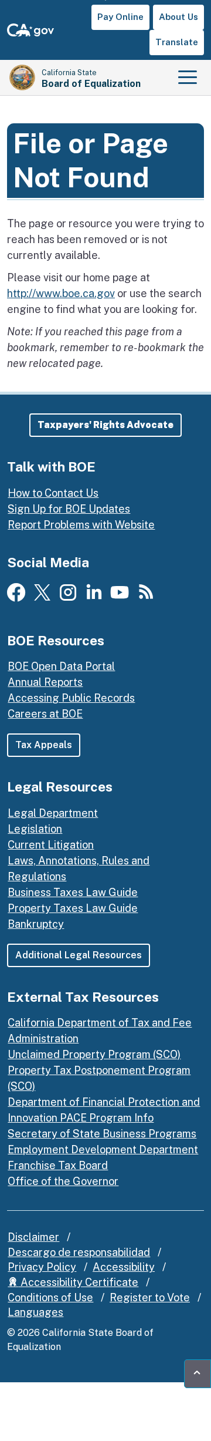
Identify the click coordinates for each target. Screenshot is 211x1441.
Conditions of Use (50, 1297)
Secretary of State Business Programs (102, 1133)
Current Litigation (51, 845)
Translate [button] (176, 42)
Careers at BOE (45, 714)
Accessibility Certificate (78, 1282)
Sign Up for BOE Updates (69, 509)
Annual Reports (45, 682)
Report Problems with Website (81, 525)
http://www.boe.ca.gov (61, 293)
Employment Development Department (103, 1149)
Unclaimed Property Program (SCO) (94, 1054)
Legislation (35, 829)
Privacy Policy (42, 1267)
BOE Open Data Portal (61, 666)
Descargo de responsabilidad (79, 1252)
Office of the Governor (63, 1181)
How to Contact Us (53, 493)
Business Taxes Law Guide (73, 892)
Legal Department (53, 813)
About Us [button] (178, 17)
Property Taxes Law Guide (73, 908)
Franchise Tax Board (58, 1165)
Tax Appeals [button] (43, 744)
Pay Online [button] (120, 17)
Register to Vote (150, 1297)
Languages (35, 1312)
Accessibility (124, 1267)
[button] (105, 425)
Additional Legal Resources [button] (78, 955)
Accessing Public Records (71, 698)
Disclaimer (33, 1237)
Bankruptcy (36, 924)
